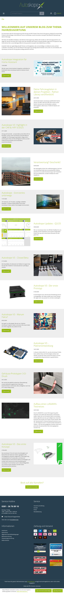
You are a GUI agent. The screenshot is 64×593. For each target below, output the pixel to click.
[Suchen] (42, 13)
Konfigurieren (57, 590)
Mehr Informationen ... (22, 591)
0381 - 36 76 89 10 (10, 506)
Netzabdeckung (38, 511)
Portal (35, 509)
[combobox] (25, 13)
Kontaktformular (14, 519)
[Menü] (4, 13)
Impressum (4, 530)
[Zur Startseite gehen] (32, 6)
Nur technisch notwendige (43, 590)
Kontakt (36, 508)
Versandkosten (31, 581)
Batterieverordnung (7, 536)
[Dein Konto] (51, 13)
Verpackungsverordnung (8, 538)
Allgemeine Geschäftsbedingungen (10, 534)
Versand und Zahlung (39, 506)
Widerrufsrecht (5, 540)
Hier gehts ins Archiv (32, 487)
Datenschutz (5, 532)
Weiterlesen (6, 75)
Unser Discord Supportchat (12, 516)
